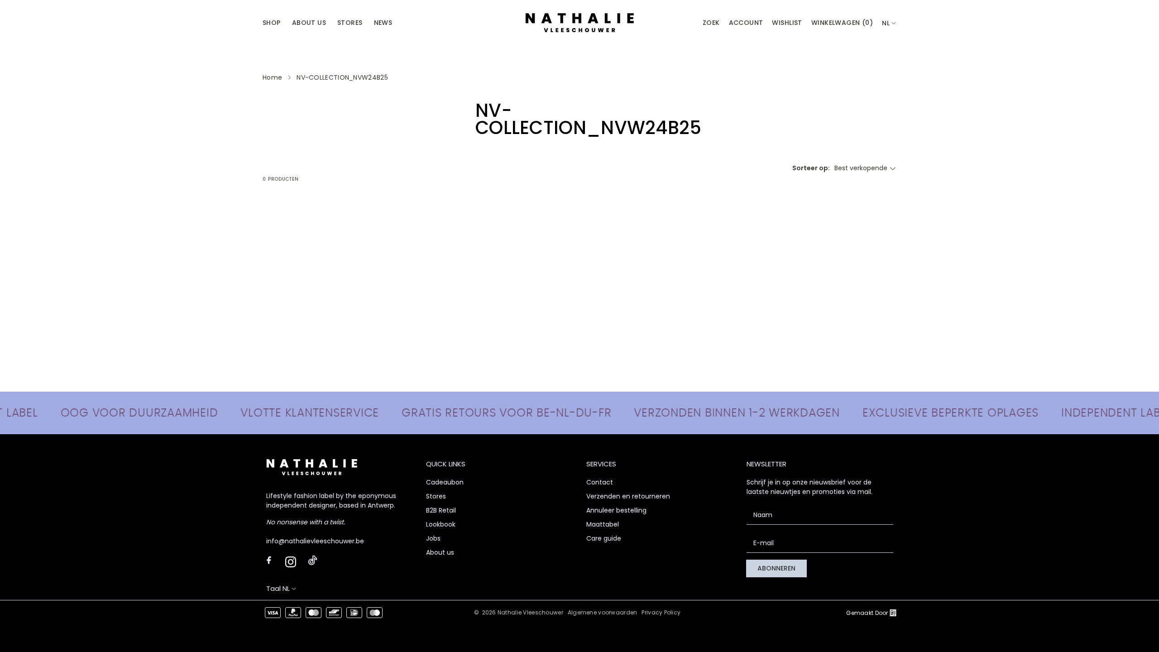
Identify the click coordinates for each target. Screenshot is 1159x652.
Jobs (433, 538)
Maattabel (602, 524)
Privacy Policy (661, 612)
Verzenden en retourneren (628, 496)
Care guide (603, 538)
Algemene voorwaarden (602, 612)
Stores (436, 496)
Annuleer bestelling (616, 510)
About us (440, 552)
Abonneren (776, 568)
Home (272, 77)
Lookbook (440, 524)
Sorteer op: (811, 168)
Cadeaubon (445, 482)
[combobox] (889, 23)
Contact (599, 482)
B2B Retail (441, 510)
